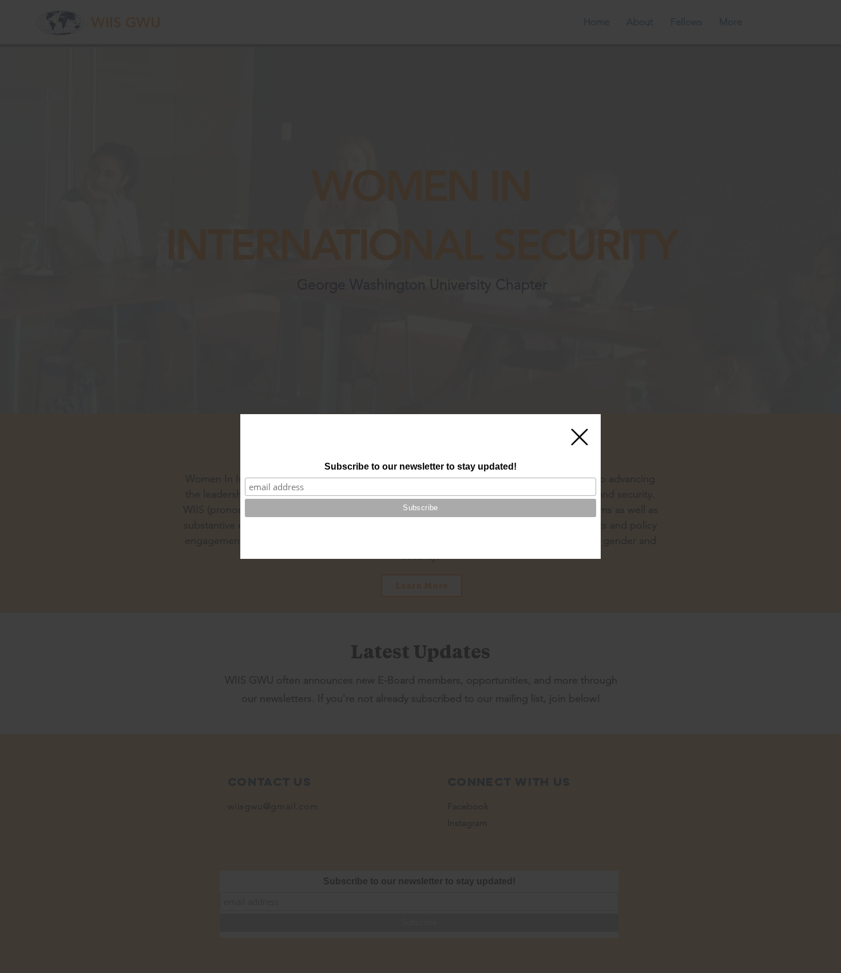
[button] (579, 437)
